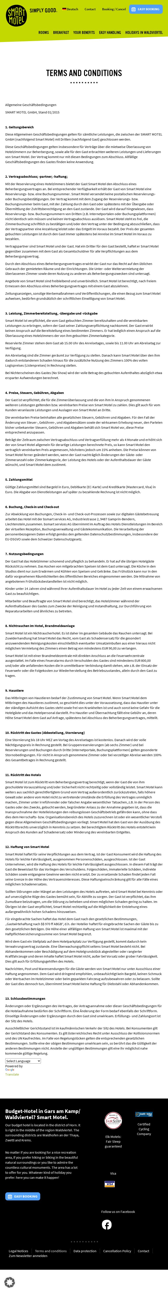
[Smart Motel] (16, 16)
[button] (9, 1282)
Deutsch (72, 9)
